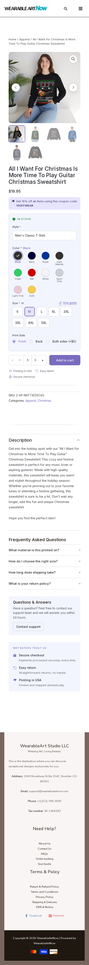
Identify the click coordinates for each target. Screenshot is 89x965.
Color (21, 248)
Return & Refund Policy (44, 887)
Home (12, 39)
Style (16, 226)
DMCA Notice (44, 907)
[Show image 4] (72, 134)
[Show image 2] (35, 134)
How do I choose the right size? (33, 561)
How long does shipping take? (32, 572)
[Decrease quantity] (20, 360)
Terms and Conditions (44, 892)
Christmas (44, 400)
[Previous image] (16, 87)
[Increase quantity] (35, 360)
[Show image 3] (54, 134)
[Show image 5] (17, 152)
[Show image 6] (35, 152)
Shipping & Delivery (44, 902)
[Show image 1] (17, 134)
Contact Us (44, 849)
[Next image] (73, 87)
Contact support (28, 626)
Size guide (70, 302)
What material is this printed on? (34, 550)
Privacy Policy (44, 897)
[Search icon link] (66, 9)
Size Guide (44, 864)
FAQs (44, 854)
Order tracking (44, 859)
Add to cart (65, 360)
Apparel (24, 39)
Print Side (18, 335)
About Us (45, 844)
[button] (73, 59)
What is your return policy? (30, 583)
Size (44, 303)
